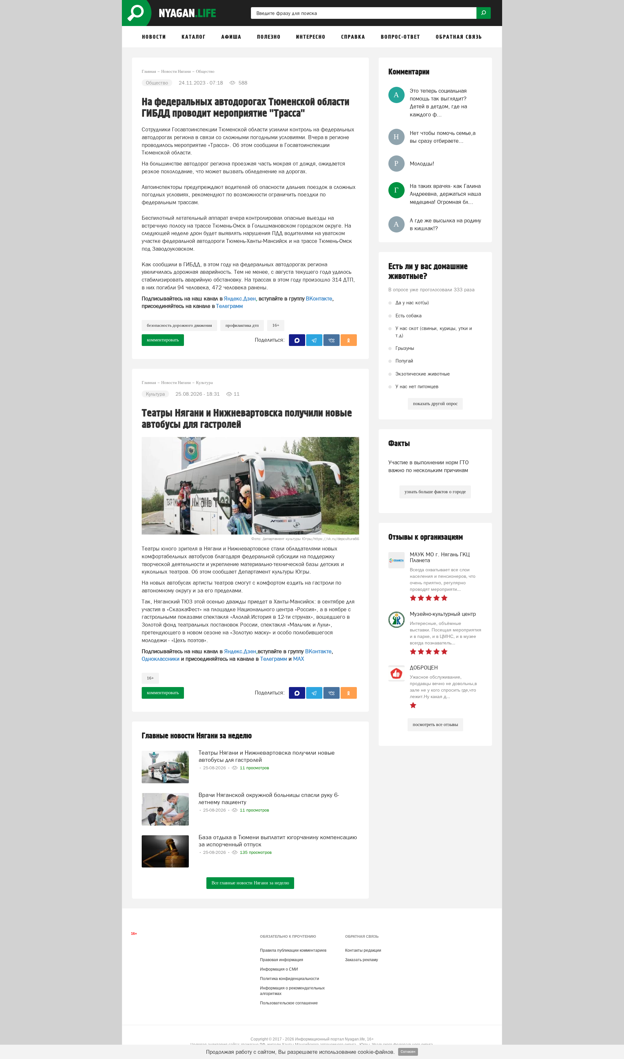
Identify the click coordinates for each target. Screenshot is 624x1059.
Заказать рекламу (361, 960)
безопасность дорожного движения (179, 325)
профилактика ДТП (242, 325)
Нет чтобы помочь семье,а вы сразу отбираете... (442, 137)
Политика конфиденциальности (289, 978)
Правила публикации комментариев (293, 950)
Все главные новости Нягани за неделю (250, 882)
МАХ (298, 658)
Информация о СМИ (279, 969)
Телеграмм (229, 306)
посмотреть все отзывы (435, 724)
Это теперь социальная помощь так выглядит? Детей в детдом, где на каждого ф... (438, 102)
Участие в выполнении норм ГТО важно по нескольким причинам (428, 466)
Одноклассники (160, 658)
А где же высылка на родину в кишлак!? (445, 224)
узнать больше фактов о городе (435, 491)
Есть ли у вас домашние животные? (428, 271)
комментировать (163, 340)
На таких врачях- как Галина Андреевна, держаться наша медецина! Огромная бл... (445, 194)
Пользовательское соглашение (289, 1003)
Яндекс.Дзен (240, 298)
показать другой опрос (435, 403)
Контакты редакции (363, 950)
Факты (399, 443)
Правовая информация (281, 960)
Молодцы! (422, 163)
